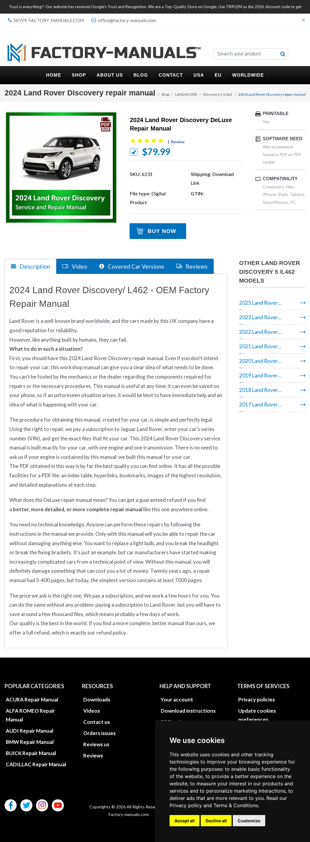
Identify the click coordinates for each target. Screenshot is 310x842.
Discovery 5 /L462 (217, 94)
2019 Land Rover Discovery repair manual (266, 377)
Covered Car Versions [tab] (135, 266)
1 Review (176, 141)
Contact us (96, 722)
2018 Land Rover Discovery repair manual (266, 392)
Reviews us (96, 744)
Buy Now (162, 231)
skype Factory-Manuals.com (48, 20)
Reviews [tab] (196, 266)
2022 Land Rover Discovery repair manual (266, 334)
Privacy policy (186, 805)
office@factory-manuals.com (126, 20)
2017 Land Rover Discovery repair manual (266, 406)
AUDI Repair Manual (29, 731)
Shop (165, 94)
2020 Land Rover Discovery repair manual (266, 363)
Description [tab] (34, 266)
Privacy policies (256, 699)
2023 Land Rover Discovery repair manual (266, 319)
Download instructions (188, 711)
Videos (91, 711)
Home (150, 94)
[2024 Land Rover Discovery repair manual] (61, 167)
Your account (177, 699)
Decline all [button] (216, 820)
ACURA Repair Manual (32, 699)
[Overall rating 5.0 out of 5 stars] (147, 141)
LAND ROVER (186, 94)
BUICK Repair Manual (31, 753)
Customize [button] (249, 820)
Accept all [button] (184, 820)
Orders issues (99, 733)
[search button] (282, 53)
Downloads (96, 699)
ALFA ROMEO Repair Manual (30, 715)
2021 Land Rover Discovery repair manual (266, 348)
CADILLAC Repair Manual (36, 764)
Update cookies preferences (257, 715)
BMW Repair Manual (30, 742)
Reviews (93, 755)
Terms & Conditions (235, 805)
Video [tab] (79, 266)
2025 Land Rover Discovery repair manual (266, 305)
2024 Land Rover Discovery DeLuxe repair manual (181, 124)
